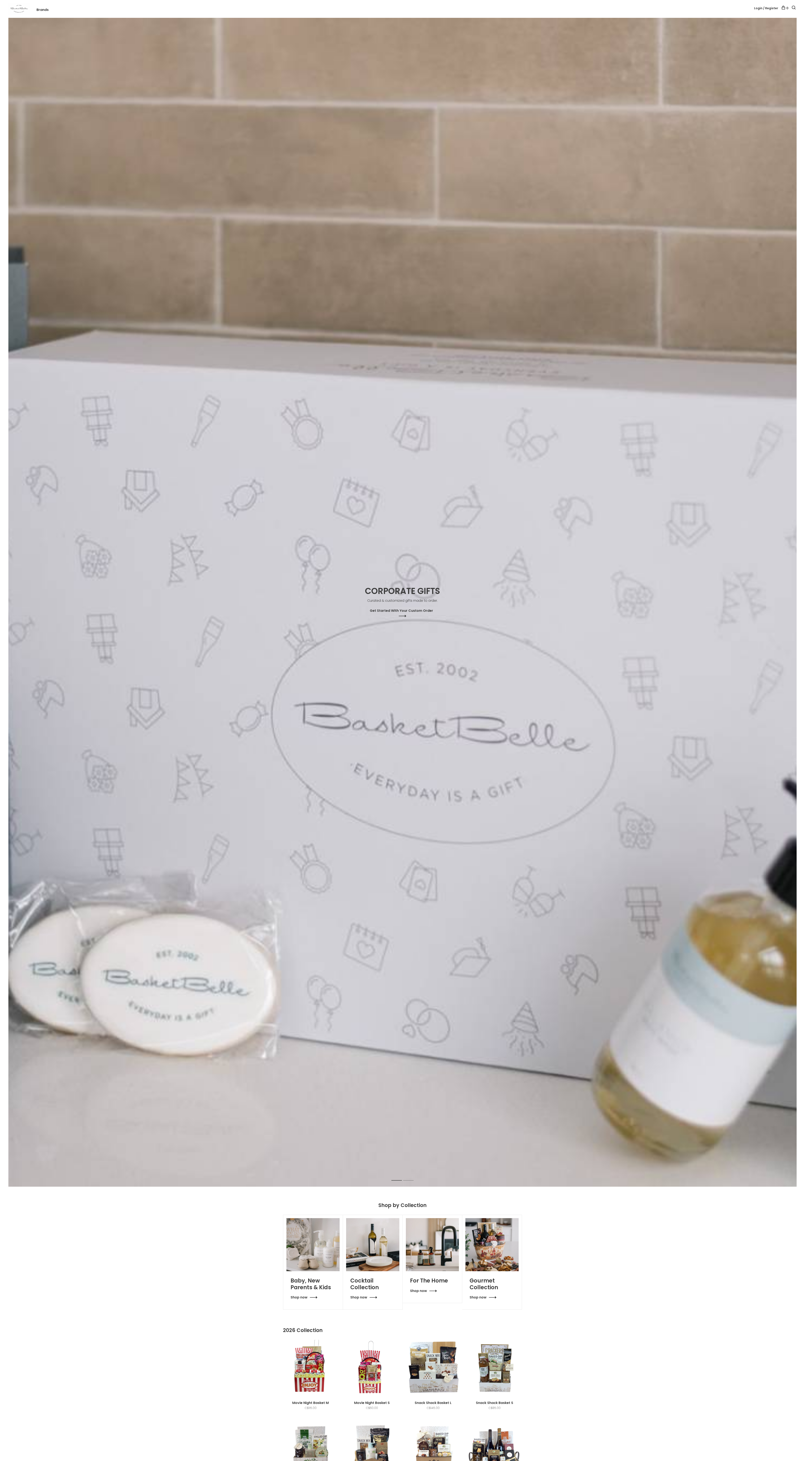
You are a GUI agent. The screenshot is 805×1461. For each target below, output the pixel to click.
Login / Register (766, 8)
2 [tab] (412, 1176)
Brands (42, 9)
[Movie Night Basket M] (310, 1368)
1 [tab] (400, 1176)
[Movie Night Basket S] (372, 1368)
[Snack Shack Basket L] (433, 1368)
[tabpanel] (402, 602)
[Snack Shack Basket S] (494, 1368)
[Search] (794, 8)
